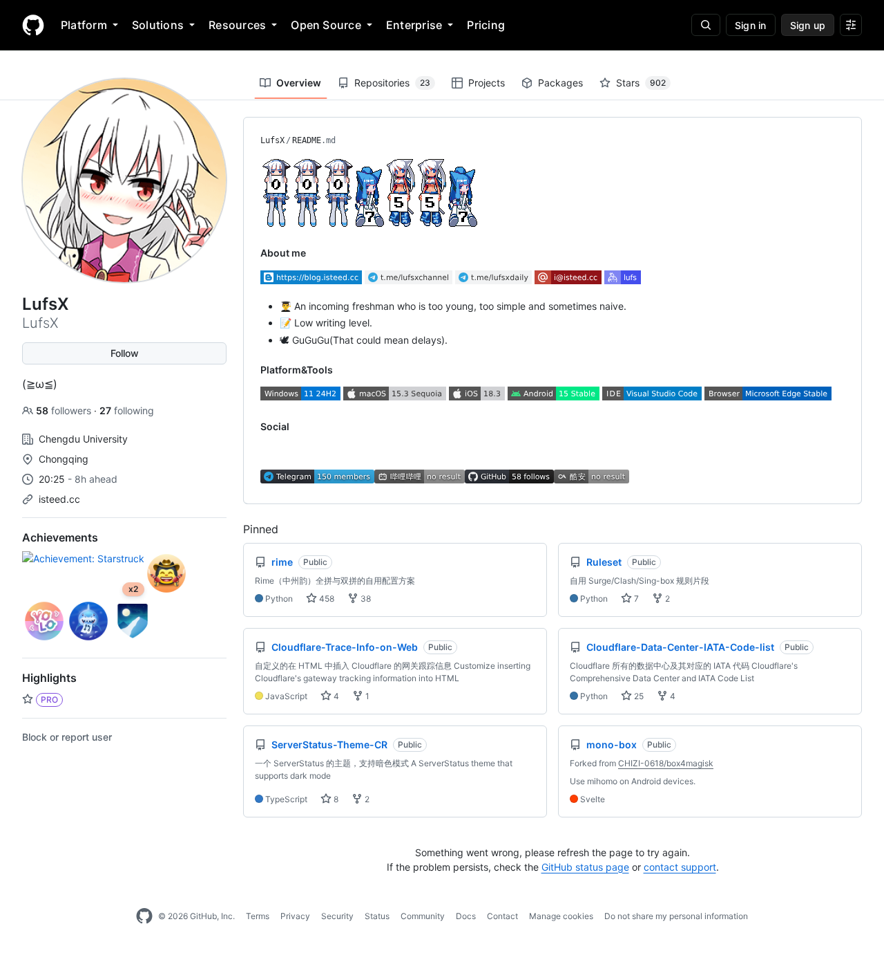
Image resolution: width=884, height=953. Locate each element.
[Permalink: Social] (250, 426)
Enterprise (414, 25)
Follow (124, 353)
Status (377, 916)
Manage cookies (561, 916)
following (126, 410)
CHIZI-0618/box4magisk (665, 763)
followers (65, 410)
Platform (84, 25)
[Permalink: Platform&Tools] (250, 369)
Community (423, 916)
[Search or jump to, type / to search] (705, 25)
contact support (680, 867)
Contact (502, 916)
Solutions (158, 25)
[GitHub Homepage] (144, 916)
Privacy (295, 916)
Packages (560, 83)
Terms (257, 916)
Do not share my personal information (676, 916)
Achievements (60, 537)
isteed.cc (59, 499)
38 (364, 598)
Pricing (486, 25)
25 (638, 696)
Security (337, 916)
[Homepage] (33, 25)
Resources (237, 25)
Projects (486, 83)
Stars (641, 83)
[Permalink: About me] (250, 253)
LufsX (272, 140)
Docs (466, 916)
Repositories (392, 83)
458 (325, 598)
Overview (298, 83)
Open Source (326, 25)
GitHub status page (585, 867)
